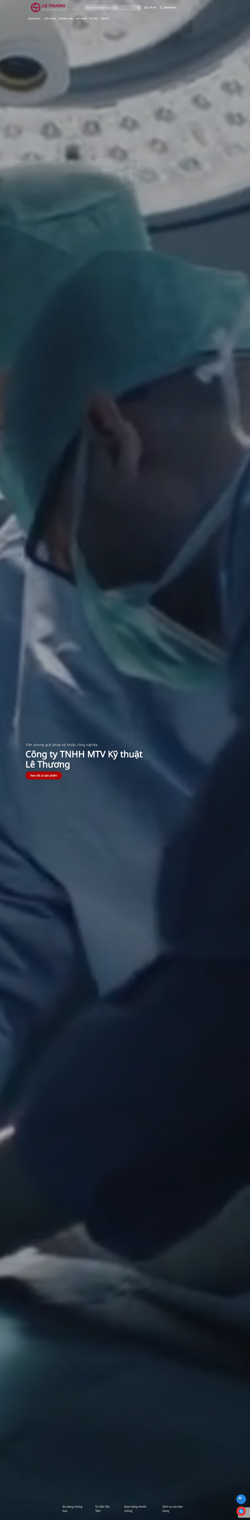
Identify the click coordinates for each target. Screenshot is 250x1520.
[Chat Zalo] (241, 1499)
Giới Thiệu (50, 18)
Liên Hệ (104, 18)
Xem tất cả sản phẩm (43, 775)
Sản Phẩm (34, 18)
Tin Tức (93, 18)
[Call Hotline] (241, 1511)
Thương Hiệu (65, 18)
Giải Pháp (81, 18)
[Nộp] (138, 8)
